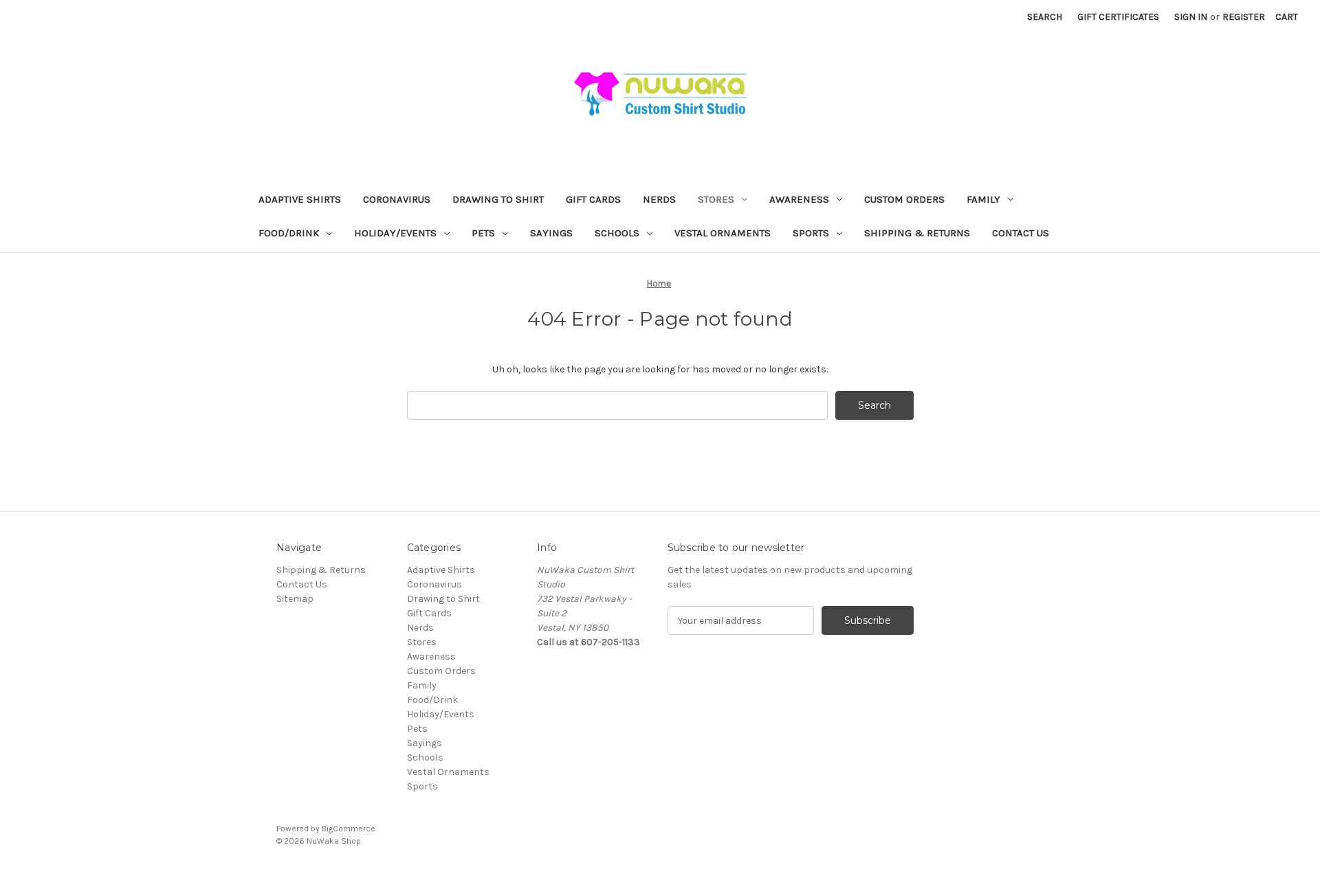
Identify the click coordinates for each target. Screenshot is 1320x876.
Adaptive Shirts (299, 199)
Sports (811, 233)
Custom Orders (904, 199)
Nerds (659, 199)
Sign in (1190, 17)
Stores (716, 199)
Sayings (551, 233)
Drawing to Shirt (498, 199)
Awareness (799, 199)
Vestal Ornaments (722, 233)
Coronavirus (396, 199)
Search (1044, 17)
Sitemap (295, 599)
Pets (483, 233)
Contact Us (1020, 233)
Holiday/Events (395, 233)
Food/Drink (288, 233)
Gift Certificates (1118, 17)
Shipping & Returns (917, 233)
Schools (617, 233)
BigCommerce (348, 828)
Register (1243, 17)
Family (983, 199)
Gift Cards (593, 199)
